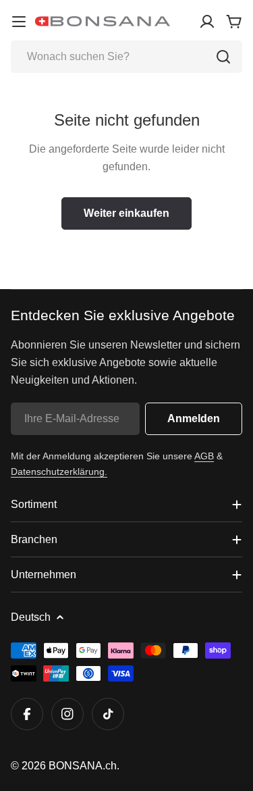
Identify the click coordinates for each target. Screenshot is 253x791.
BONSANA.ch (83, 765)
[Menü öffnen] (19, 22)
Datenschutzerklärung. (59, 471)
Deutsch (31, 617)
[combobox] (126, 57)
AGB (204, 456)
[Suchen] (223, 57)
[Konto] (207, 22)
